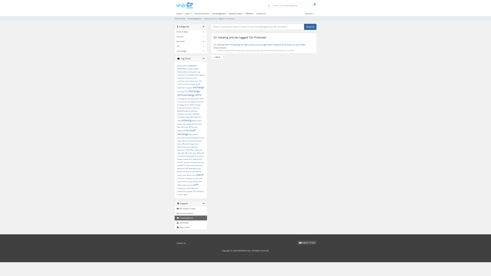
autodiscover (192, 72)
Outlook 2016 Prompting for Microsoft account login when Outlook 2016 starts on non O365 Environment (259, 47)
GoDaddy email (182, 114)
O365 (188, 150)
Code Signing (189, 75)
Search (310, 26)
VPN (188, 188)
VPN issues (194, 188)
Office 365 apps (190, 153)
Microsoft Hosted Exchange (187, 138)
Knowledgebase (219, 13)
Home (179, 13)
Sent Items (181, 178)
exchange (198, 87)
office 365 (180, 153)
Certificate (181, 75)
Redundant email (195, 168)
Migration (194, 147)
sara (194, 175)
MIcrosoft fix (193, 134)
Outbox (179, 159)
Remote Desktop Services (186, 171)
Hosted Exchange (183, 117)
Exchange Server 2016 (185, 105)
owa (178, 162)
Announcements (202, 13)
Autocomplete (182, 72)
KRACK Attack (197, 121)
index (179, 121)
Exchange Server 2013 (196, 102)
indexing (187, 120)
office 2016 (199, 150)
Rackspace (181, 168)
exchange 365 (182, 99)
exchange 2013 (182, 91)
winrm (181, 194)
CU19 (179, 84)
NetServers (181, 150)
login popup (187, 124)
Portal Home (180, 18)
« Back (217, 57)
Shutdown (188, 178)
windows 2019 (192, 191)
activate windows (193, 69)
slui (194, 178)
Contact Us (261, 13)
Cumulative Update (188, 84)
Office (192, 150)
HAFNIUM (196, 114)
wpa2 (185, 194)
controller (180, 81)
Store (187, 13)
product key (199, 165)
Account (309, 13)
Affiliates (249, 13)
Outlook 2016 (187, 159)
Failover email (191, 108)
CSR (199, 81)
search (200, 174)
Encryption (189, 88)
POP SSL (183, 165)
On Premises (199, 156)
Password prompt (197, 162)
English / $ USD (308, 242)
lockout (179, 124)
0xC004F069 (181, 69)
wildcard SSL (181, 191)
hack (190, 114)
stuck (183, 181)
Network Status (235, 13)
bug (198, 72)
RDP (186, 168)
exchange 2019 (192, 95)
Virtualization (182, 188)
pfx (178, 165)
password (187, 162)
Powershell (190, 165)
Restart (189, 175)
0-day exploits (182, 66)
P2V (182, 162)
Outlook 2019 (197, 159)
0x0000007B (192, 66)
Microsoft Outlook (188, 141)
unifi (195, 184)
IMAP (192, 117)
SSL (197, 178)
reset (184, 175)
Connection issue (191, 78)
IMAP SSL (197, 117)
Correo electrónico (191, 81)
